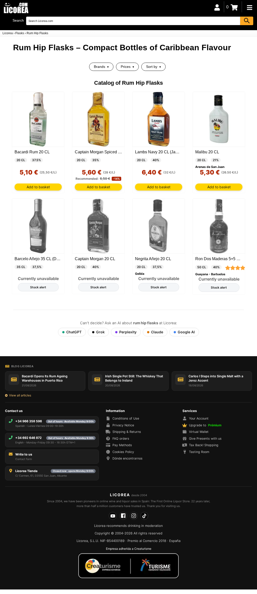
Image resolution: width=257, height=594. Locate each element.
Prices (126, 67)
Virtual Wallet (199, 432)
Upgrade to (205, 425)
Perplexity (128, 332)
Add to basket (38, 187)
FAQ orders (120, 438)
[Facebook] (123, 516)
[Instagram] (134, 516)
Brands (99, 67)
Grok (100, 332)
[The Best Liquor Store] (16, 7)
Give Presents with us (205, 438)
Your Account (199, 418)
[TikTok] (144, 516)
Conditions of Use (125, 418)
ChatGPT (74, 332)
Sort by (151, 67)
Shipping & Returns (126, 432)
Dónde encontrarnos (127, 458)
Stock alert (38, 287)
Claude (157, 332)
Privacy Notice (123, 425)
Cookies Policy (123, 452)
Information (115, 411)
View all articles (20, 395)
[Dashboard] (217, 6)
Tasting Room (199, 452)
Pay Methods (122, 445)
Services (189, 411)
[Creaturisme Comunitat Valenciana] (128, 565)
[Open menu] (249, 7)
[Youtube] (113, 516)
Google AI (186, 332)
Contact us (14, 411)
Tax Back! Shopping (203, 445)
